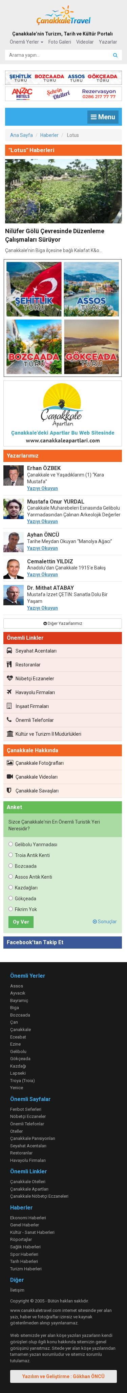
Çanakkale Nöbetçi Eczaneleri (39, 1196)
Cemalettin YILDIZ (50, 561)
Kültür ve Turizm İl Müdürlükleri (48, 734)
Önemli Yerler (25, 42)
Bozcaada (26, 866)
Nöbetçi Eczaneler (35, 678)
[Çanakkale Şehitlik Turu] (63, 76)
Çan (14, 1022)
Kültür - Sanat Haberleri (32, 1232)
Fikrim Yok (26, 909)
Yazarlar (108, 42)
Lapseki (18, 1073)
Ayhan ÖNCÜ (43, 535)
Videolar (85, 42)
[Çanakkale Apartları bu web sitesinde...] (62, 414)
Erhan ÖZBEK (44, 468)
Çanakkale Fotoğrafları (40, 763)
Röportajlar (21, 1239)
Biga (14, 1007)
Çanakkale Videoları (37, 777)
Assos (16, 985)
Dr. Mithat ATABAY (50, 588)
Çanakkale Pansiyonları (32, 1138)
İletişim (17, 1290)
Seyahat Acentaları (36, 651)
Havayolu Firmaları (35, 692)
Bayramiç (19, 1000)
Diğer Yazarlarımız (64, 623)
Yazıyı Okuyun (42, 488)
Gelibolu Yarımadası (36, 844)
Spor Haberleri (24, 1254)
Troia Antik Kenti (32, 855)
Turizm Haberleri (26, 1268)
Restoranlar (28, 664)
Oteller (16, 1131)
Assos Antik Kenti (33, 877)
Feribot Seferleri (25, 1109)
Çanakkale (20, 1029)
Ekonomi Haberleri (28, 1217)
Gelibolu (18, 1051)
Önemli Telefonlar (35, 720)
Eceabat (18, 1037)
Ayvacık (17, 993)
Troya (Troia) (22, 1080)
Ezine (15, 1044)
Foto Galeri (59, 42)
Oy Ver (21, 922)
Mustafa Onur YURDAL (55, 501)
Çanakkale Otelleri (27, 1181)
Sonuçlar (107, 921)
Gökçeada (25, 898)
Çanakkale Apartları (29, 1189)
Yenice (16, 1087)
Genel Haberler (24, 1224)
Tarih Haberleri (24, 1261)
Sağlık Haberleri (25, 1246)
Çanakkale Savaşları (37, 790)
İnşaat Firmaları (32, 706)
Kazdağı (18, 1066)
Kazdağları (26, 887)
